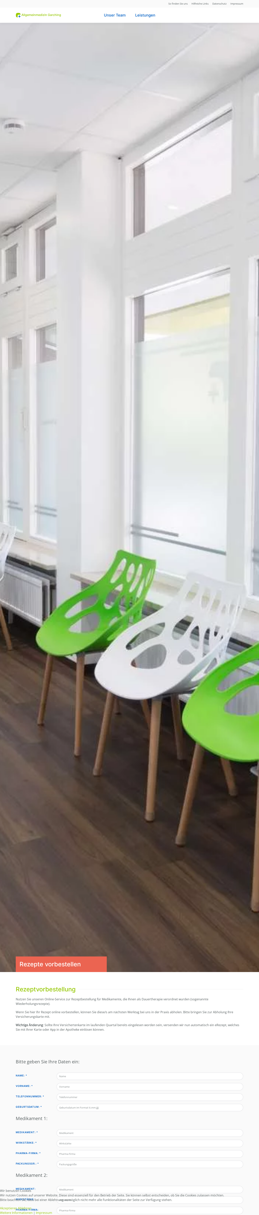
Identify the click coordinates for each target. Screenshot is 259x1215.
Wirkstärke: (26, 1142)
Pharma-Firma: (28, 1153)
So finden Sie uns (178, 3)
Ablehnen (24, 1208)
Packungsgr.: (27, 1163)
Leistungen (145, 15)
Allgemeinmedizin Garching (41, 15)
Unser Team (115, 15)
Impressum (236, 3)
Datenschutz (219, 3)
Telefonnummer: (30, 1096)
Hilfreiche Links (200, 3)
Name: (21, 1075)
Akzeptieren (8, 1208)
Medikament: (27, 1132)
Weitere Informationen (16, 1213)
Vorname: (24, 1085)
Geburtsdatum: (29, 1106)
